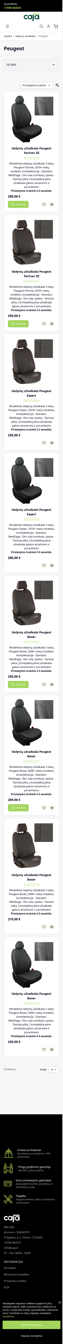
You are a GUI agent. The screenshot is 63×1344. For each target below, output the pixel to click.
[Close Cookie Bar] (60, 1302)
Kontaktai (10, 1268)
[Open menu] (7, 26)
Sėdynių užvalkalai (25, 36)
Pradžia (8, 36)
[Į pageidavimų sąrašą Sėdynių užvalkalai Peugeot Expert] (44, 443)
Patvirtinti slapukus (31, 1324)
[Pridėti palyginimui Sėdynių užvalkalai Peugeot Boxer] (52, 684)
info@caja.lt (11, 1248)
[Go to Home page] (31, 17)
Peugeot (43, 36)
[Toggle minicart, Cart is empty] (56, 26)
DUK (6, 1287)
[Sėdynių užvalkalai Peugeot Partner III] (31, 119)
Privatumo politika (15, 1281)
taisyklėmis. (9, 1316)
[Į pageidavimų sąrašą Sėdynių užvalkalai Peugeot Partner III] (44, 204)
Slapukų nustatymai (31, 1335)
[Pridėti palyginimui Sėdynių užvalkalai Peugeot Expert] (52, 443)
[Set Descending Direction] (57, 85)
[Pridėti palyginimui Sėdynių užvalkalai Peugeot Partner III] (52, 204)
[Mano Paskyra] (48, 26)
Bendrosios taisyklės (16, 1274)
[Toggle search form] (41, 26)
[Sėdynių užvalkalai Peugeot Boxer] (31, 603)
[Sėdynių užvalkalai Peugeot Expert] (31, 361)
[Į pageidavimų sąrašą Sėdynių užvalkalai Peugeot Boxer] (44, 684)
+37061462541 (12, 8)
